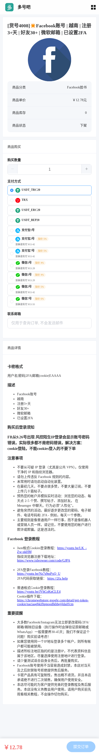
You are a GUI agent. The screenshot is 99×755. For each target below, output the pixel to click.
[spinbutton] (49, 169)
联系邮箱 (14, 314)
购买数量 (14, 160)
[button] (13, 169)
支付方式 (14, 181)
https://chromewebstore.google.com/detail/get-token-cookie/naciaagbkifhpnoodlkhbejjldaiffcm (53, 602)
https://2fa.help (57, 578)
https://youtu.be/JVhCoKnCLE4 (39, 591)
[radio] (49, 190)
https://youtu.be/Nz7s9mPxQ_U (38, 573)
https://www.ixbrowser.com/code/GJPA (43, 560)
